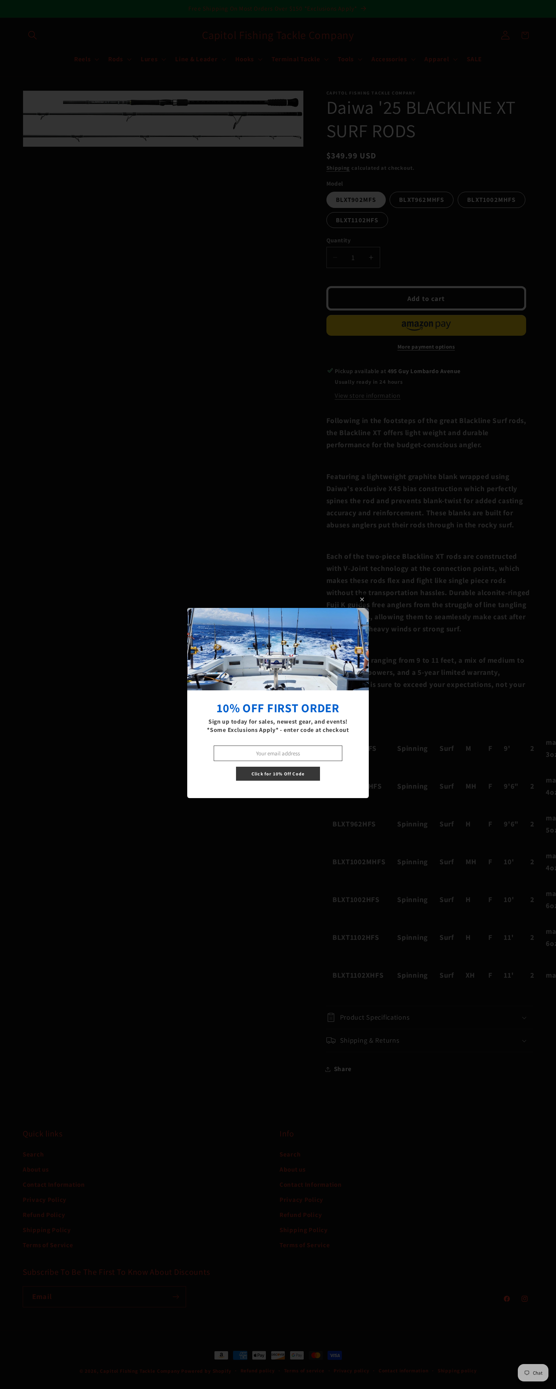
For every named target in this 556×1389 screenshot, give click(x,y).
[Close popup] (362, 599)
